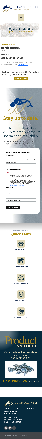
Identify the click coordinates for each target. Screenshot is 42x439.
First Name (9, 187)
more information (33, 381)
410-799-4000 (23, 64)
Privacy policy (25, 435)
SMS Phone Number (13, 169)
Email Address (11, 162)
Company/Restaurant (13, 200)
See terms (12, 185)
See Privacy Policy (20, 185)
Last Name (9, 194)
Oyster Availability (21, 78)
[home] (21, 9)
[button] (21, 17)
